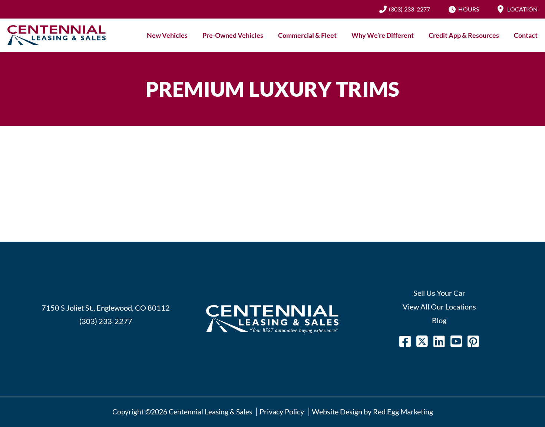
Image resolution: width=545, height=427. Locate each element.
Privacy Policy (282, 411)
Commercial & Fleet (307, 35)
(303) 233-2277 (409, 9)
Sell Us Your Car (439, 292)
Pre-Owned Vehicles (232, 35)
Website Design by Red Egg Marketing (372, 411)
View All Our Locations (439, 306)
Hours (468, 9)
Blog (439, 320)
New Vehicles (167, 35)
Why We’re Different (382, 35)
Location (522, 9)
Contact (526, 35)
